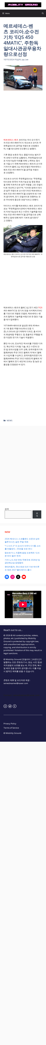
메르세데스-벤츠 (11, 139)
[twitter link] (10, 706)
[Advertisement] (23, 114)
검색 (7, 509)
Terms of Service (11, 727)
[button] (43, 13)
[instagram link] (5, 706)
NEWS (9, 420)
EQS (40, 307)
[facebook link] (14, 706)
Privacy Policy (10, 723)
